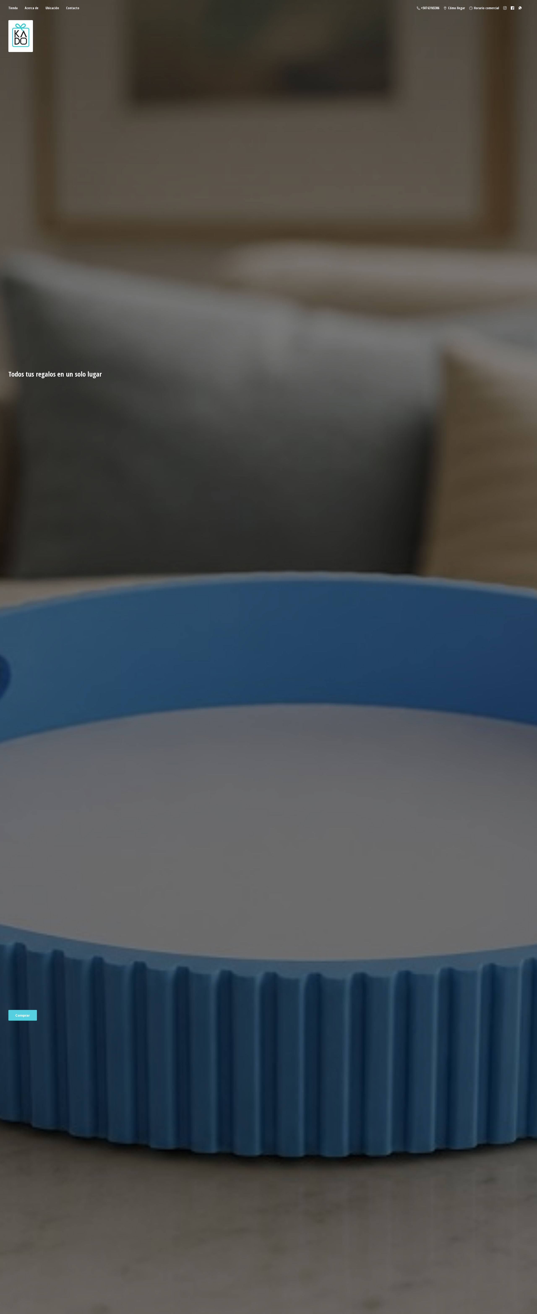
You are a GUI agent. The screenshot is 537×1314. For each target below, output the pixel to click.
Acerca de (31, 8)
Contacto (72, 8)
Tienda (13, 8)
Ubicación (52, 8)
